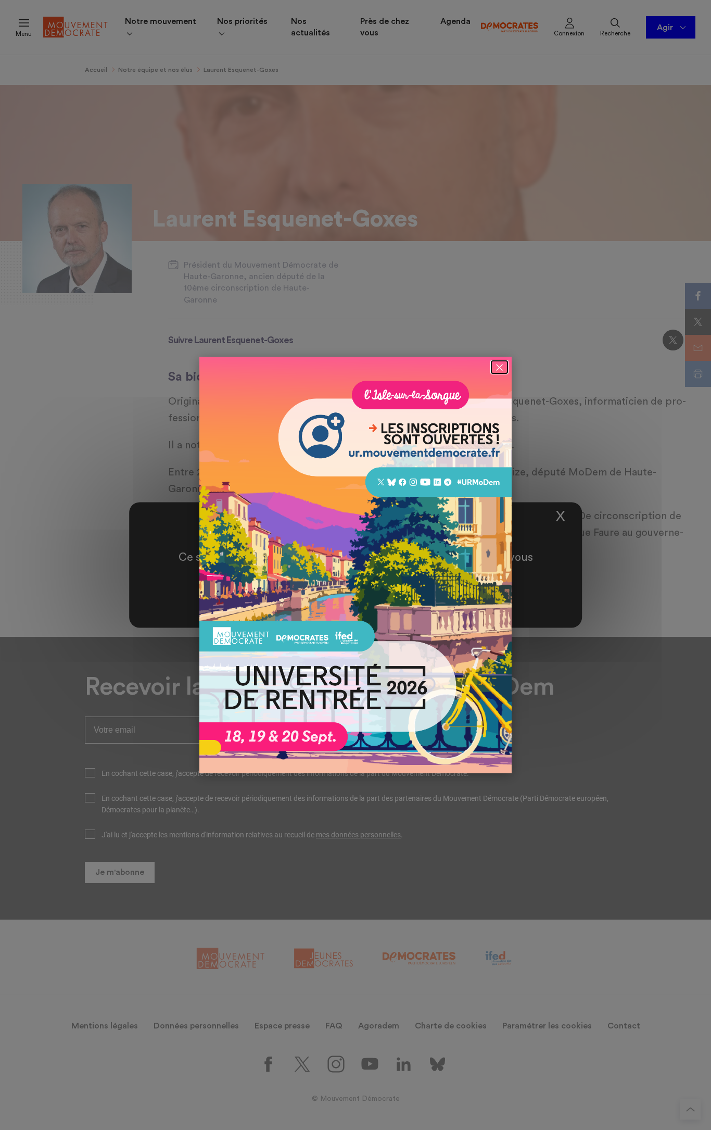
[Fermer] (499, 367)
